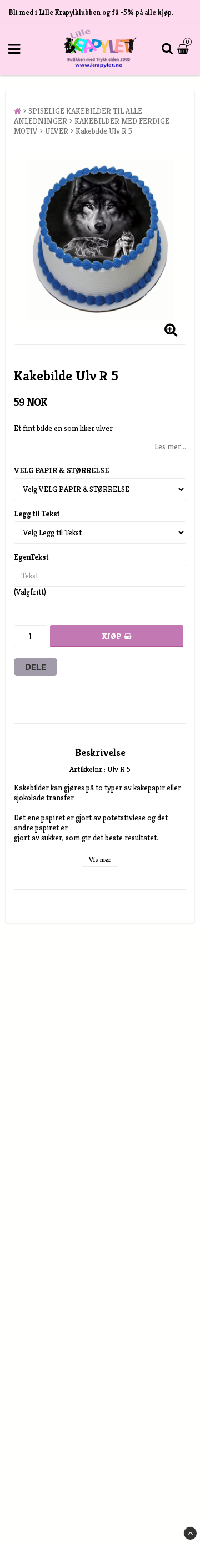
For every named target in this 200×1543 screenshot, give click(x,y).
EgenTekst (31, 557)
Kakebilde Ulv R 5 (104, 131)
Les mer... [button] (170, 446)
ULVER (56, 131)
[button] (184, 49)
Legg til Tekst (37, 514)
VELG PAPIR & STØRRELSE (61, 470)
